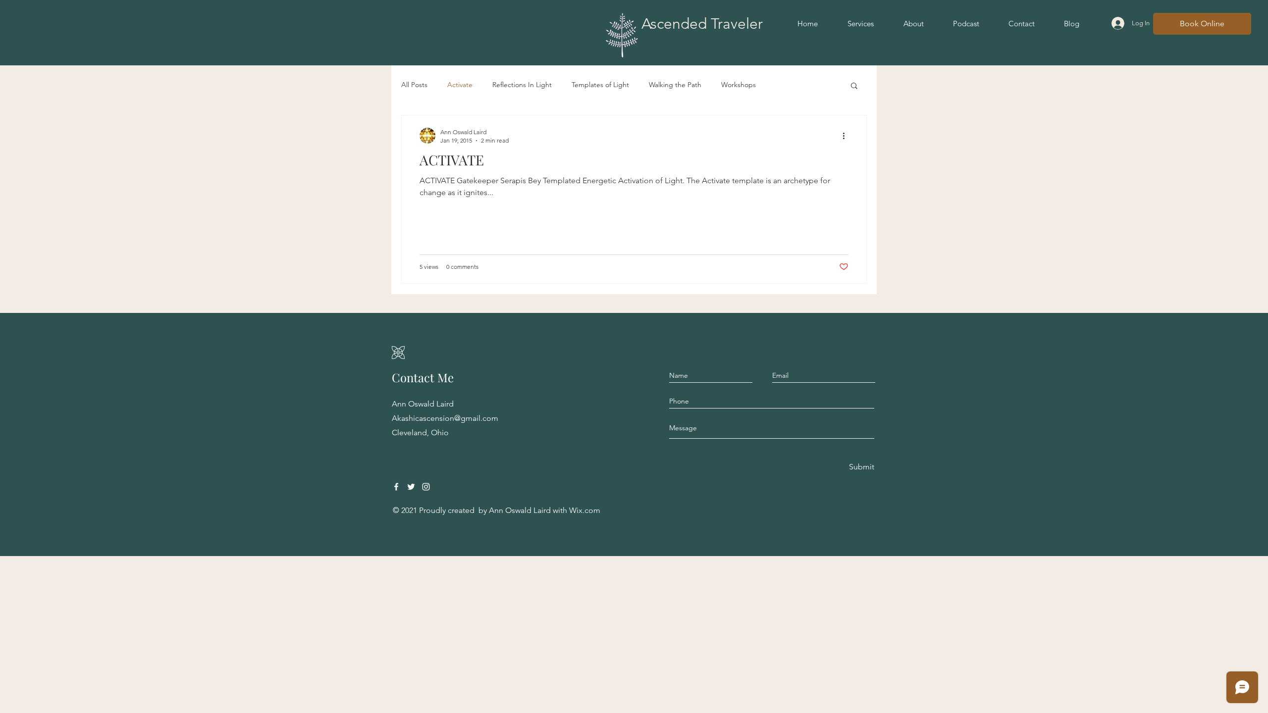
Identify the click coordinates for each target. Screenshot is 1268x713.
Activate (460, 84)
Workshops (738, 84)
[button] (854, 86)
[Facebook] (396, 487)
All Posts (414, 84)
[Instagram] (426, 487)
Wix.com (584, 510)
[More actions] (847, 136)
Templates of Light (600, 84)
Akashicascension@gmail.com (445, 418)
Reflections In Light (522, 84)
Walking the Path (675, 84)
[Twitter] (411, 487)
